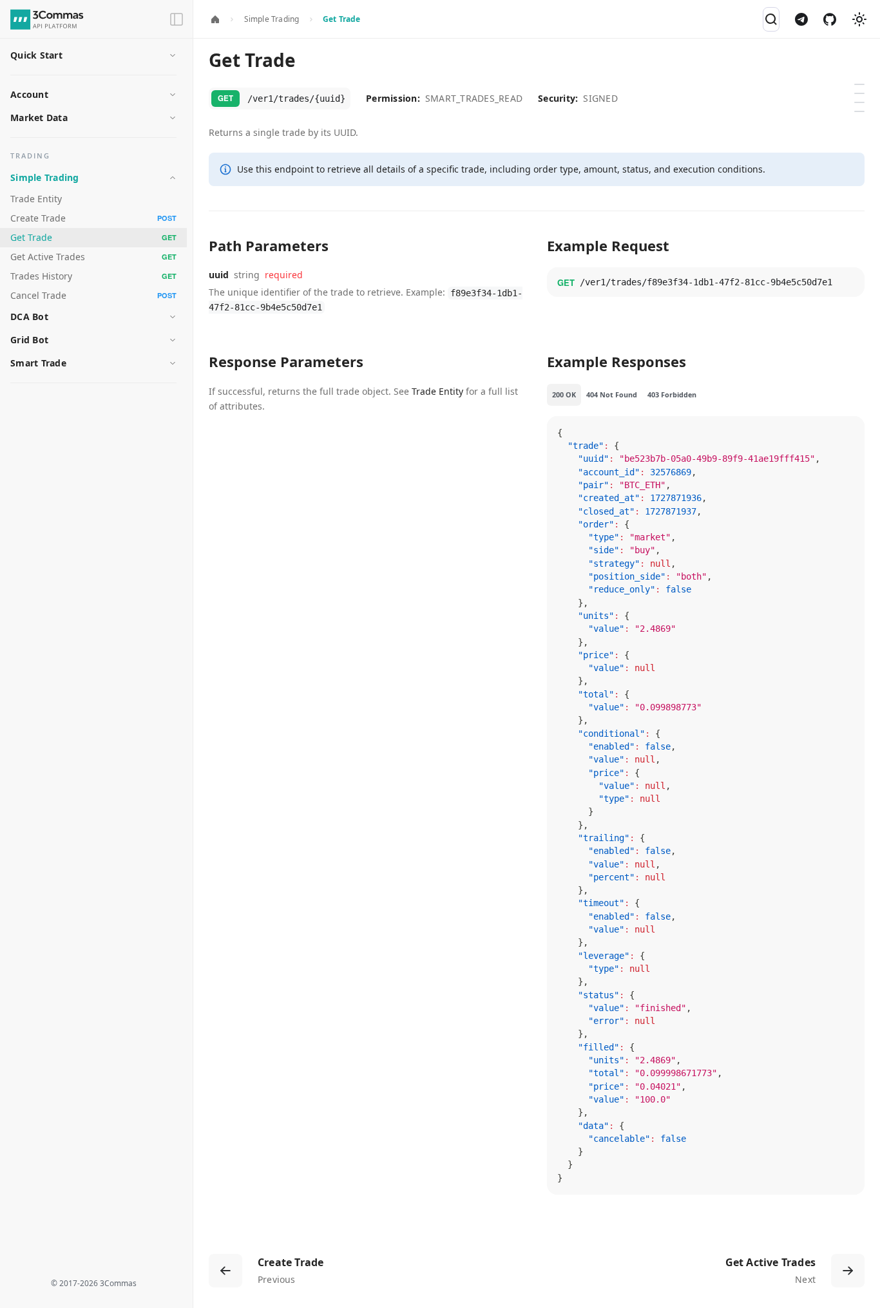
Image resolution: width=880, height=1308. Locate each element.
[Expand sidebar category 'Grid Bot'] (172, 340)
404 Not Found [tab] (611, 394)
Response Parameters (862, 106)
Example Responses (862, 115)
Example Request (862, 97)
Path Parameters (862, 88)
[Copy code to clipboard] (849, 283)
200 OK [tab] (564, 394)
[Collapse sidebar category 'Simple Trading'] (172, 177)
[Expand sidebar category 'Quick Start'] (172, 55)
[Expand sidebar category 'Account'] (172, 94)
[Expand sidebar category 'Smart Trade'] (172, 363)
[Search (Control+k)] (771, 19)
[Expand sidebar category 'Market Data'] (172, 117)
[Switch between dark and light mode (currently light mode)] (859, 19)
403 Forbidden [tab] (671, 394)
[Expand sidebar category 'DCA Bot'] (172, 316)
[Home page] (215, 20)
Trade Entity (437, 391)
